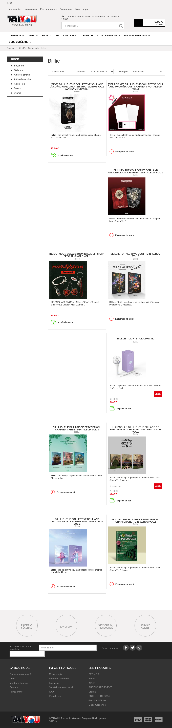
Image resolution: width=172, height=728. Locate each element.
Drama (17, 93)
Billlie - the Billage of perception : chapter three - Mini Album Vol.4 (77, 428)
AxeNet (52, 721)
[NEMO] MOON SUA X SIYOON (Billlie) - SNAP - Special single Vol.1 (77, 255)
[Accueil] (22, 20)
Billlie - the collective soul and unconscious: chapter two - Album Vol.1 (135, 171)
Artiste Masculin (22, 79)
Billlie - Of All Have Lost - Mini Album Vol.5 (136, 255)
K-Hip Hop (19, 83)
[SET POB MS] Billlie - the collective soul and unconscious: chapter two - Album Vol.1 (136, 86)
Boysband (19, 65)
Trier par (123, 71)
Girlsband (19, 70)
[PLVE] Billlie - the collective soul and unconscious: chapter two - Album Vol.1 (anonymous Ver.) (77, 86)
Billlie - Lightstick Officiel (135, 338)
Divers (17, 88)
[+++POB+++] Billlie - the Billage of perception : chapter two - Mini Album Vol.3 (135, 429)
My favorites (15, 9)
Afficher (81, 71)
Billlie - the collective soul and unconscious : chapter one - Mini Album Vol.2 (77, 521)
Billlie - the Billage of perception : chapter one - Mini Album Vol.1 (136, 520)
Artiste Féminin (22, 74)
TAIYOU (55, 718)
